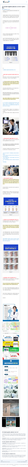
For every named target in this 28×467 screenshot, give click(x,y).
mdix (14, 465)
